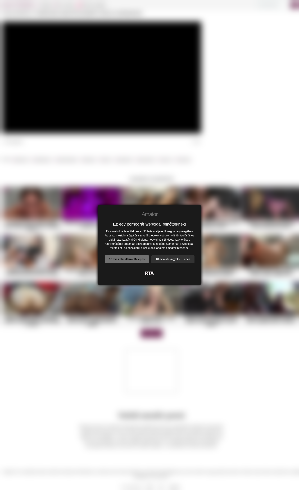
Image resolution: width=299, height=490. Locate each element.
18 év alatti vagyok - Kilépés (173, 259)
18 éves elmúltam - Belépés (127, 259)
